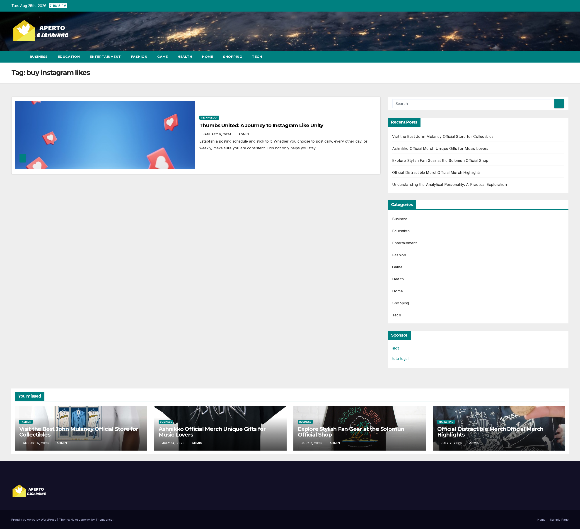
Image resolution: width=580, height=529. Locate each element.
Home (207, 57)
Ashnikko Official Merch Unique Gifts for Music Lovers (440, 148)
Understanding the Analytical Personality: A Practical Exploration (449, 184)
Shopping (232, 57)
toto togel (400, 358)
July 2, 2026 (452, 443)
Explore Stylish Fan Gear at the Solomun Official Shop (440, 160)
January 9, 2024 (217, 134)
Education (69, 57)
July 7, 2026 (312, 443)
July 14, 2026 (174, 443)
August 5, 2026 (36, 443)
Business (39, 57)
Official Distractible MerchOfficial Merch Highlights (436, 172)
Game (162, 57)
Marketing (446, 421)
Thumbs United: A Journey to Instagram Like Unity (261, 125)
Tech (257, 57)
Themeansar (105, 519)
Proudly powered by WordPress (34, 519)
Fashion (139, 57)
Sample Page (559, 519)
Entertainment (105, 57)
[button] (557, 56)
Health (185, 57)
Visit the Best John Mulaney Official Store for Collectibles (442, 136)
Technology (209, 117)
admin (244, 134)
